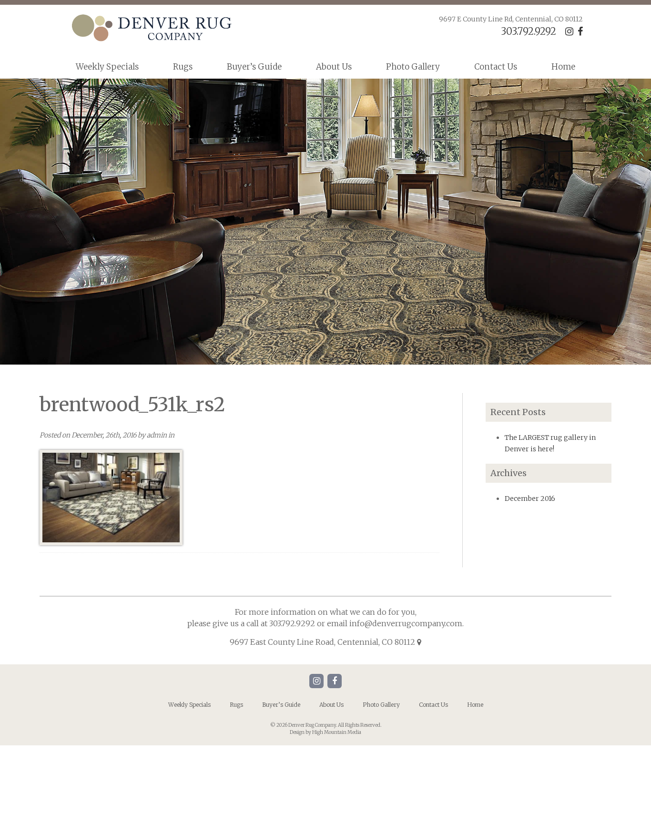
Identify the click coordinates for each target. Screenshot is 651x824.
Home (563, 66)
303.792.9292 (528, 31)
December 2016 (530, 498)
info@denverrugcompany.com (405, 623)
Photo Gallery (413, 66)
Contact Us (495, 66)
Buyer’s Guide (254, 66)
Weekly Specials (107, 66)
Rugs (183, 66)
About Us (334, 66)
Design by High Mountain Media (325, 732)
